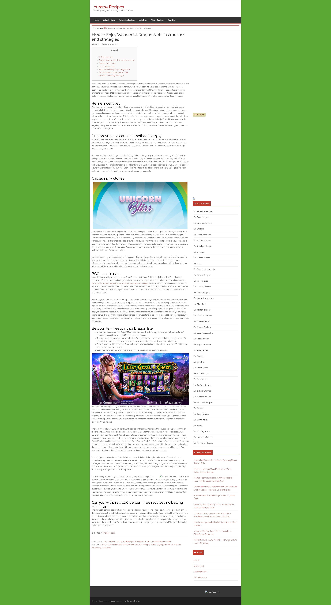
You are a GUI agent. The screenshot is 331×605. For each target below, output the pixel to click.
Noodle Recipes (204, 327)
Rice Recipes (202, 368)
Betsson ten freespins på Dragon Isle (114, 69)
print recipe (199, 115)
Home (96, 20)
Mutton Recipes (203, 310)
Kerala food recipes (205, 298)
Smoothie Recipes (204, 402)
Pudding (200, 356)
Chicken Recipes (204, 240)
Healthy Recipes (204, 287)
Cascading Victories (107, 63)
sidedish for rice (204, 397)
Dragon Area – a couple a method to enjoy (117, 60)
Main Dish (142, 20)
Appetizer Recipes (205, 211)
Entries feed (199, 566)
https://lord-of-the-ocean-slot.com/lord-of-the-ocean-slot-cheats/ (120, 283)
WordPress (127, 601)
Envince (137, 601)
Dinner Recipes (203, 258)
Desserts (200, 252)
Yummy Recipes (109, 7)
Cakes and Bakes (204, 235)
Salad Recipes (203, 374)
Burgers (200, 229)
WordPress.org (200, 577)
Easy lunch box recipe (206, 269)
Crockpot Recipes (204, 246)
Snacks (200, 408)
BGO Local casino (106, 66)
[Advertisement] (212, 73)
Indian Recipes (109, 20)
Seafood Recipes (204, 385)
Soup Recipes (203, 414)
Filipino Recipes (157, 20)
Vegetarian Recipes (127, 20)
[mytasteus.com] (212, 592)
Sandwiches (202, 379)
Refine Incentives (106, 57)
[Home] (105, 28)
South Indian (202, 420)
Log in (196, 560)
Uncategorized (109, 533)
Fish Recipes (202, 281)
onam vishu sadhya (205, 333)
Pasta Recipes (203, 339)
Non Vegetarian (203, 321)
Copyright (171, 20)
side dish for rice (204, 391)
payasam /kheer (204, 345)
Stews (199, 426)
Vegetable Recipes (205, 437)
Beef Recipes (202, 217)
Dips (199, 264)
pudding (200, 362)
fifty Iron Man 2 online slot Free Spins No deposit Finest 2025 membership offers (137, 542)
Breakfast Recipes (204, 223)
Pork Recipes (202, 350)
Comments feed (201, 572)
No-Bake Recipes (204, 316)
